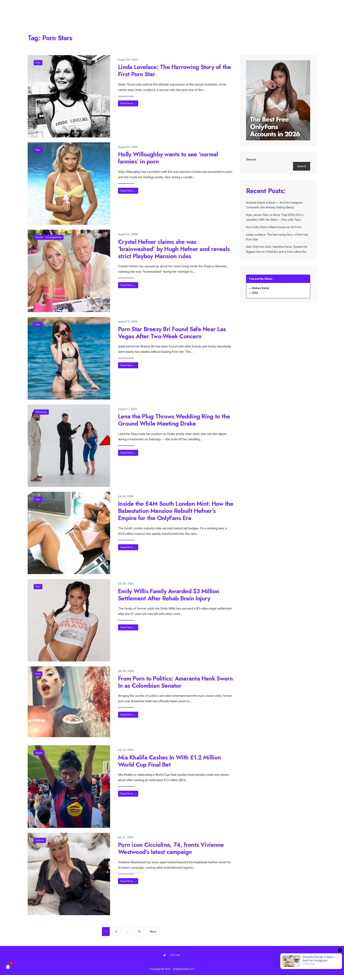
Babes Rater (260, 288)
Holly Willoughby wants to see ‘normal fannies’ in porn (168, 158)
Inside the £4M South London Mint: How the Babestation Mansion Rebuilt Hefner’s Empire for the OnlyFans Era (175, 510)
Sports (39, 753)
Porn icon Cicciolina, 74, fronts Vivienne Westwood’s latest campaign (171, 848)
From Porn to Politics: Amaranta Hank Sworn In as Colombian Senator (175, 682)
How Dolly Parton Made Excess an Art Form (274, 227)
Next (153, 931)
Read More (128, 103)
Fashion (40, 840)
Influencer (41, 412)
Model (39, 237)
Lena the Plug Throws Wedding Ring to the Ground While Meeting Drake (174, 420)
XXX (255, 293)
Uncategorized (53, 237)
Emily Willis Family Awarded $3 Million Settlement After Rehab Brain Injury (168, 594)
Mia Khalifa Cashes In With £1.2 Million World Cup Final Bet (169, 761)
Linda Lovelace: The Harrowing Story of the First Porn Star (174, 70)
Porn (38, 62)
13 (139, 931)
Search (251, 159)
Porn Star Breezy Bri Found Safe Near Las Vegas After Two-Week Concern (172, 332)
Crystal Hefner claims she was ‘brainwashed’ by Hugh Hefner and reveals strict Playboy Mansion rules (174, 248)
